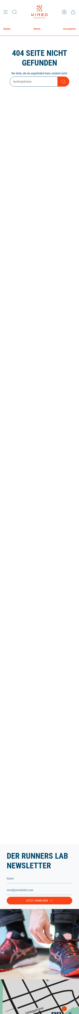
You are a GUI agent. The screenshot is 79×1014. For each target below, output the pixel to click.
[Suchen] (63, 82)
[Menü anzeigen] (5, 12)
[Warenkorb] (73, 12)
